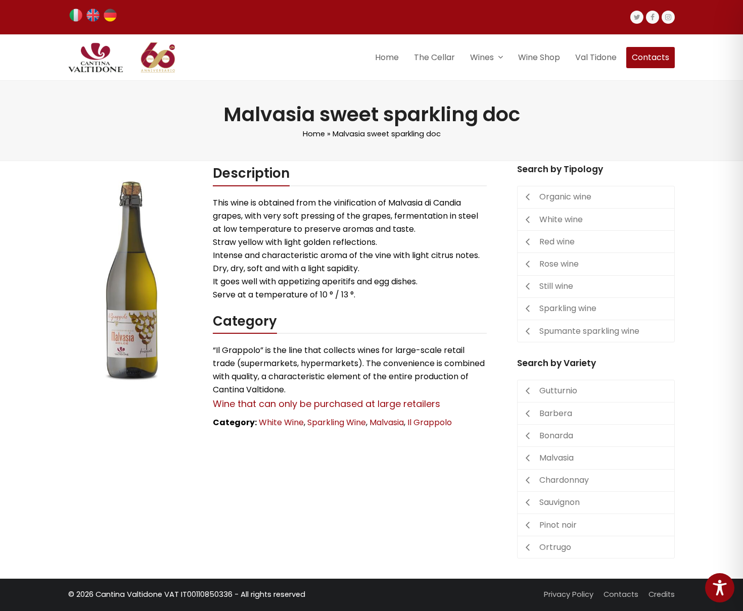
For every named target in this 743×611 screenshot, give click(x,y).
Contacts (620, 594)
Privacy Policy (568, 594)
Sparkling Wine (336, 422)
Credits (661, 594)
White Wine (281, 422)
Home (314, 134)
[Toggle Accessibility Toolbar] (719, 587)
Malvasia (386, 422)
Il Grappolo (429, 422)
